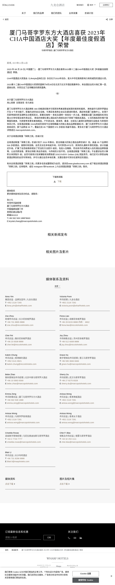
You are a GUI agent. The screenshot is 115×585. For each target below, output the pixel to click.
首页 (6, 550)
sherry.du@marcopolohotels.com (76, 383)
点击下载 (9, 484)
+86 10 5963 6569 (15, 380)
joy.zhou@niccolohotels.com (74, 345)
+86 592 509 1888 (15, 400)
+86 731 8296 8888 (15, 458)
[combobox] (57, 286)
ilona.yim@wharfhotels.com (19, 306)
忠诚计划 (89, 13)
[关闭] (111, 576)
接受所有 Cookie (85, 580)
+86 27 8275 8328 (69, 380)
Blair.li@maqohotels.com (18, 461)
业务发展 (73, 13)
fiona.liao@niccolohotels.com (75, 325)
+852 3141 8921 (14, 361)
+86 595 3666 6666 (70, 361)
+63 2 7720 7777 (14, 439)
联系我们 (80, 5)
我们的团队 (56, 13)
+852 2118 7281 (68, 400)
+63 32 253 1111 (68, 439)
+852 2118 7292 (68, 303)
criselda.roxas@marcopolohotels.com (24, 442)
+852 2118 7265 (14, 303)
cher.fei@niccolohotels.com (19, 345)
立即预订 (106, 5)
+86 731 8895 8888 (15, 322)
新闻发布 (15, 550)
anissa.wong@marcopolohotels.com (78, 403)
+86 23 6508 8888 (15, 341)
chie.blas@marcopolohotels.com (76, 442)
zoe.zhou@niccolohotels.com (20, 325)
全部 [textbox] (56, 286)
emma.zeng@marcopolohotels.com (23, 403)
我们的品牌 (38, 13)
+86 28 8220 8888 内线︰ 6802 (75, 322)
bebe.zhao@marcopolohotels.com (22, 383)
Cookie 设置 (85, 574)
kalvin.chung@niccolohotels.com (21, 364)
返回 (6, 19)
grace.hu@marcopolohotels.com (76, 364)
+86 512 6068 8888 (70, 341)
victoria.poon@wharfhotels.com (76, 306)
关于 (24, 13)
